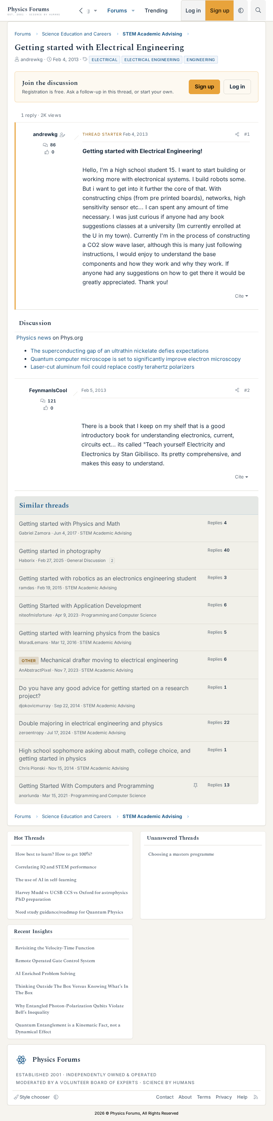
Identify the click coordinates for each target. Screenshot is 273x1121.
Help (242, 1097)
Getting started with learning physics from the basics (89, 633)
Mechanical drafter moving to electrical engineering (109, 660)
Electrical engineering (152, 59)
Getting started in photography (60, 550)
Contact (164, 1097)
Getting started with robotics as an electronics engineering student (107, 578)
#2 (247, 390)
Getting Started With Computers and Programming (86, 785)
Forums (117, 10)
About (185, 1097)
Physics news (33, 337)
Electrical (104, 59)
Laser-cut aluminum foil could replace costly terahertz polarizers (112, 366)
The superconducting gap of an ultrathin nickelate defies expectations (120, 350)
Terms (204, 1097)
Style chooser (34, 1097)
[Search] (258, 10)
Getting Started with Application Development (80, 605)
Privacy (224, 1097)
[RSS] (256, 1096)
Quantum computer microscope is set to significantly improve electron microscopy (136, 359)
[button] (95, 10)
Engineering (201, 59)
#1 (247, 134)
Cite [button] (239, 296)
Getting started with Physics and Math (69, 523)
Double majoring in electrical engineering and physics (90, 723)
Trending (156, 10)
